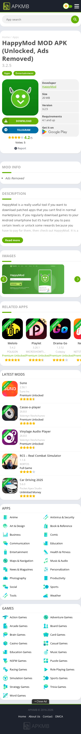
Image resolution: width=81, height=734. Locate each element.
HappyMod (49, 86)
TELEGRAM (23, 130)
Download (24, 121)
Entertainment (24, 73)
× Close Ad (40, 701)
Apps (15, 37)
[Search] (75, 19)
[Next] (77, 279)
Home (6, 37)
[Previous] (3, 279)
